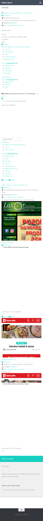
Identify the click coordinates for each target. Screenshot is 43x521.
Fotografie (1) (9, 52)
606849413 (13, 23)
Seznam (5, 180)
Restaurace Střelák (7, 243)
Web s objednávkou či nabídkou (14, 25)
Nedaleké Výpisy (10, 59)
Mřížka (12, 180)
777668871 (13, 367)
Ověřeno (7, 171)
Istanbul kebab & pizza (9, 359)
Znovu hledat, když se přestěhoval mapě (16, 247)
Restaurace (7, 15)
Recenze (7, 49)
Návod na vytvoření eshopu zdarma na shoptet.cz (19, 490)
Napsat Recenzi (7, 77)
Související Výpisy (10, 57)
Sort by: (10, 63)
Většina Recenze (10, 166)
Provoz (7, 164)
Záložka (5, 44)
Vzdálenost (8, 176)
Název (7, 159)
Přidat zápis (5, 466)
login (12, 101)
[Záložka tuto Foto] (2, 99)
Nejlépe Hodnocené (11, 169)
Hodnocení (8, 71)
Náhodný (8, 68)
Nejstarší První (9, 66)
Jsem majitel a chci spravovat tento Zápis (16, 47)
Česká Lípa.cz (6, 2)
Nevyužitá (8, 173)
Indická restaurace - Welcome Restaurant (14, 185)
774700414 (13, 195)
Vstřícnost (8, 73)
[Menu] (40, 2)
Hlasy (6, 87)
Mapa (6, 54)
